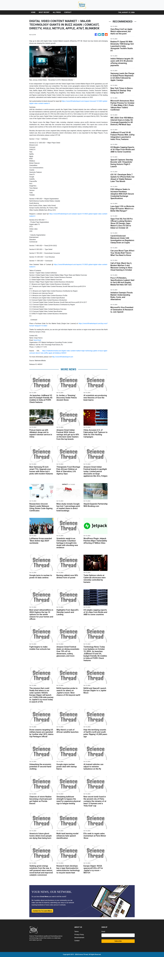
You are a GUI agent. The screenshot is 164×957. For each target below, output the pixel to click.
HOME (33, 12)
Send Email (37, 340)
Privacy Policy (79, 934)
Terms (76, 931)
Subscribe (118, 941)
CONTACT (67, 12)
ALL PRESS (57, 12)
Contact (76, 940)
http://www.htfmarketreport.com (62, 357)
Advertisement (79, 937)
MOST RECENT (44, 12)
